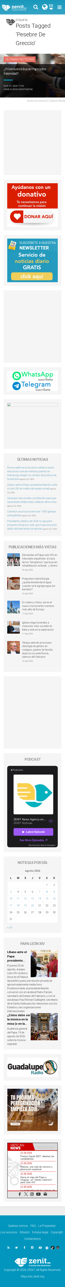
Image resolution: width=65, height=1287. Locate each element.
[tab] (20, 1146)
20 (32, 905)
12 (25, 898)
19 (25, 905)
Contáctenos (32, 1239)
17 (10, 905)
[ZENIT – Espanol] (18, 7)
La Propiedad (46, 1225)
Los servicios (8, 1232)
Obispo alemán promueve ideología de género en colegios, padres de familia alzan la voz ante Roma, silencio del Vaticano (37, 649)
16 (54, 898)
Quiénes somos (18, 1225)
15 (47, 898)
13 (32, 898)
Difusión (25, 1232)
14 (39, 898)
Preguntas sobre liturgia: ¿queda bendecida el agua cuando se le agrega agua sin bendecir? (38, 584)
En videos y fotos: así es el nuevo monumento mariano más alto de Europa (38, 606)
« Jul (9, 927)
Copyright (57, 1232)
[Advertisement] (32, 142)
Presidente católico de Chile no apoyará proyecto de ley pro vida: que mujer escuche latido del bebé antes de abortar (32, 525)
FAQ (33, 1225)
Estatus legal (40, 1232)
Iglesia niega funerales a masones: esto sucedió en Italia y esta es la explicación (38, 626)
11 (18, 898)
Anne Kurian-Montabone (18, 89)
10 (10, 898)
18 (18, 905)
